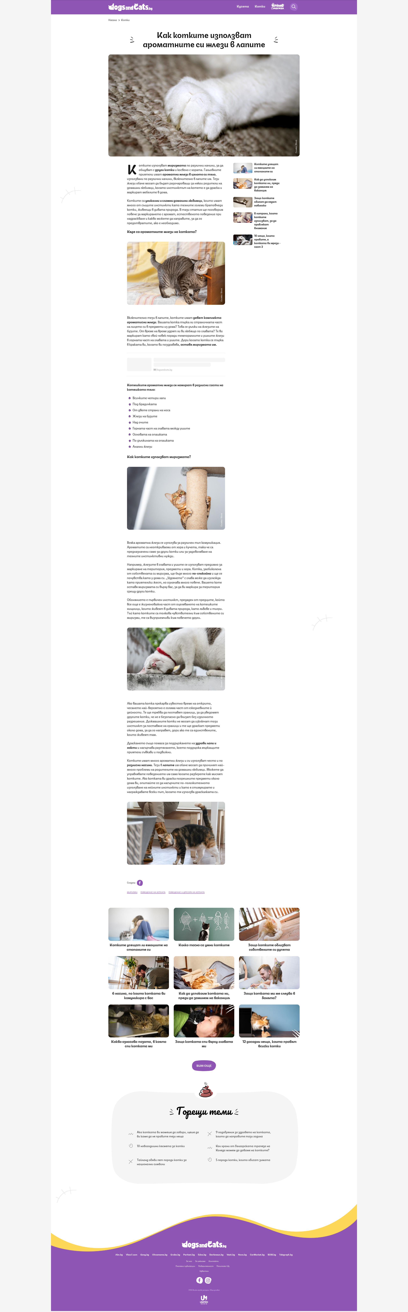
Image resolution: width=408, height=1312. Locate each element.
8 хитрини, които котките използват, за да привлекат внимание (266, 220)
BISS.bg (272, 1254)
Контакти (214, 1261)
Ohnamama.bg (159, 1254)
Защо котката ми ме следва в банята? (269, 995)
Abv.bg (119, 1254)
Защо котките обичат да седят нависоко (265, 201)
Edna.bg (202, 1254)
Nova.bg (242, 1254)
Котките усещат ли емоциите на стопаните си (266, 167)
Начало (112, 20)
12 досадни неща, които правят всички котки (269, 1043)
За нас (189, 1261)
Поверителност (205, 1266)
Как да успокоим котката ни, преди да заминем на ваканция (266, 184)
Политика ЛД (223, 1266)
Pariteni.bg (189, 1254)
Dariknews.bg (216, 1254)
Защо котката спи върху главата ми (204, 1043)
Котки (260, 6)
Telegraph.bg (286, 1254)
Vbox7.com (131, 1254)
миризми (132, 892)
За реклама (200, 1261)
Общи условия (215, 1290)
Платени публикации (185, 1266)
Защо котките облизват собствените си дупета (269, 947)
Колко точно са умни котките (204, 944)
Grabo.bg (175, 1254)
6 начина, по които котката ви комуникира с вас (138, 995)
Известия (204, 1271)
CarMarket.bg (257, 1254)
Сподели (131, 882)
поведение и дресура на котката (187, 892)
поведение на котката (153, 892)
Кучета (243, 6)
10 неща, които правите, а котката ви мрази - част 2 (267, 241)
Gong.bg (144, 1254)
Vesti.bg (231, 1254)
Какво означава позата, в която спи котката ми (138, 1043)
